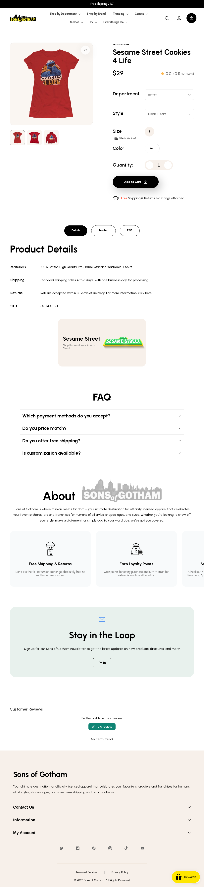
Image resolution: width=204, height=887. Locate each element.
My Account (24, 832)
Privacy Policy (120, 872)
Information (24, 820)
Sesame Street (122, 44)
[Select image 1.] (34, 138)
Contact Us (23, 807)
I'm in (102, 663)
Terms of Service (86, 872)
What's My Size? (127, 138)
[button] (64, 14)
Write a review (102, 726)
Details (76, 230)
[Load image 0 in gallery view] (17, 138)
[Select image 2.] (51, 138)
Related (103, 230)
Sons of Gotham (94, 880)
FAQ (129, 230)
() (180, 73)
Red (152, 148)
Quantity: (123, 165)
